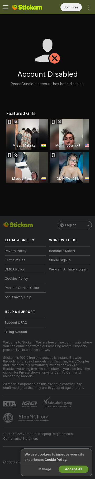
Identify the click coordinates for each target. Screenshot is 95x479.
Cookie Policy (55, 460)
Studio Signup (60, 260)
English (70, 225)
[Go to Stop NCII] (34, 418)
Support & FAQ (16, 323)
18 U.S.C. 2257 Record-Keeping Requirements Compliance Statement (38, 436)
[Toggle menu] (6, 7)
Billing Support (16, 332)
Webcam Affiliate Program (69, 269)
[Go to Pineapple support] (8, 418)
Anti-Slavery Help (18, 297)
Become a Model (62, 251)
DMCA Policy (15, 269)
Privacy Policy (15, 251)
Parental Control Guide (22, 288)
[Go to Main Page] (30, 7)
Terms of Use (15, 260)
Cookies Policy (16, 278)
